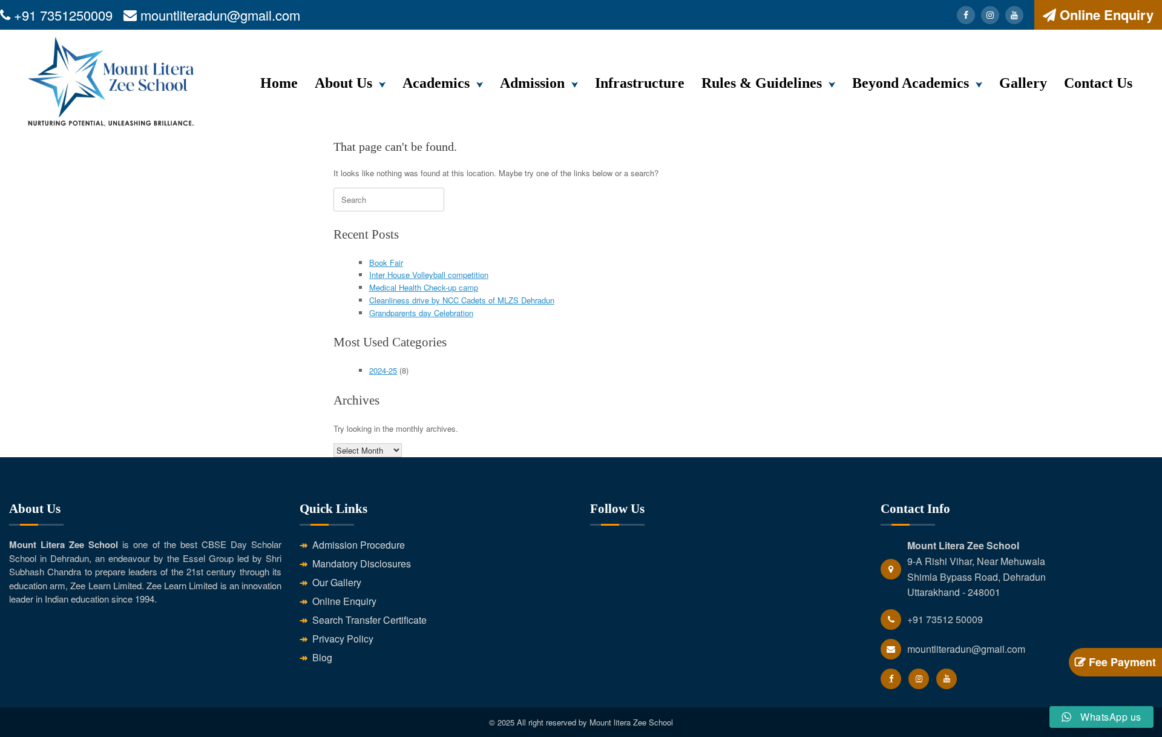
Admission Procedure (358, 545)
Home (279, 83)
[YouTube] (1014, 15)
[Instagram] (990, 15)
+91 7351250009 (63, 14)
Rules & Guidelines (761, 83)
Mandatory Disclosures (361, 563)
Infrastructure (639, 83)
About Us (343, 83)
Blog (322, 657)
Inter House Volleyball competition (428, 274)
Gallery (1023, 83)
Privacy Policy (342, 639)
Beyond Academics (910, 83)
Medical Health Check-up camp (423, 287)
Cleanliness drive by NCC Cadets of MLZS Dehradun (461, 300)
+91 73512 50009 (945, 619)
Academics (436, 83)
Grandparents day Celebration (421, 313)
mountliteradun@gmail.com (220, 14)
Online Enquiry (1107, 14)
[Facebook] (966, 15)
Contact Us (1098, 83)
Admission (532, 83)
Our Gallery (336, 582)
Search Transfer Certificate (369, 620)
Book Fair (386, 262)
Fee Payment (1121, 662)
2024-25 (383, 370)
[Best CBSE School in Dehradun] (111, 84)
